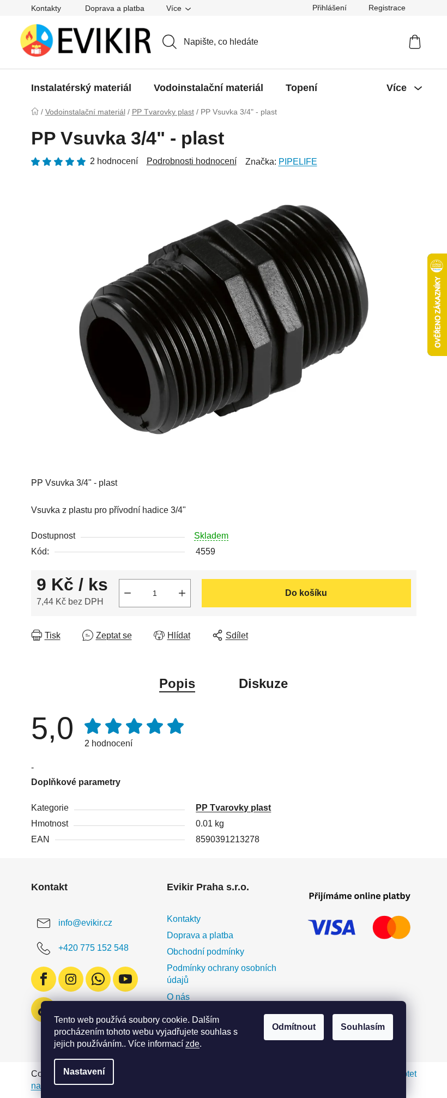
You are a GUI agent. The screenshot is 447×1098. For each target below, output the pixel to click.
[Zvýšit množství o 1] (182, 593)
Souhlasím (363, 1026)
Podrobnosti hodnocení (192, 161)
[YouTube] (125, 979)
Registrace (387, 7)
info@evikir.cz (85, 922)
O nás (178, 997)
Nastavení (84, 1071)
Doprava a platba (114, 8)
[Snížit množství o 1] (127, 593)
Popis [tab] (177, 683)
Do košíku (306, 593)
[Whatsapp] (98, 979)
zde (192, 1043)
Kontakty (46, 8)
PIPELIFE (298, 161)
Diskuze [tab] (263, 683)
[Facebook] (43, 979)
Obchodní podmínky (205, 951)
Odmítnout (294, 1026)
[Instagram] (70, 979)
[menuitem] (81, 87)
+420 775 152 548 (93, 947)
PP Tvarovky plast (233, 807)
